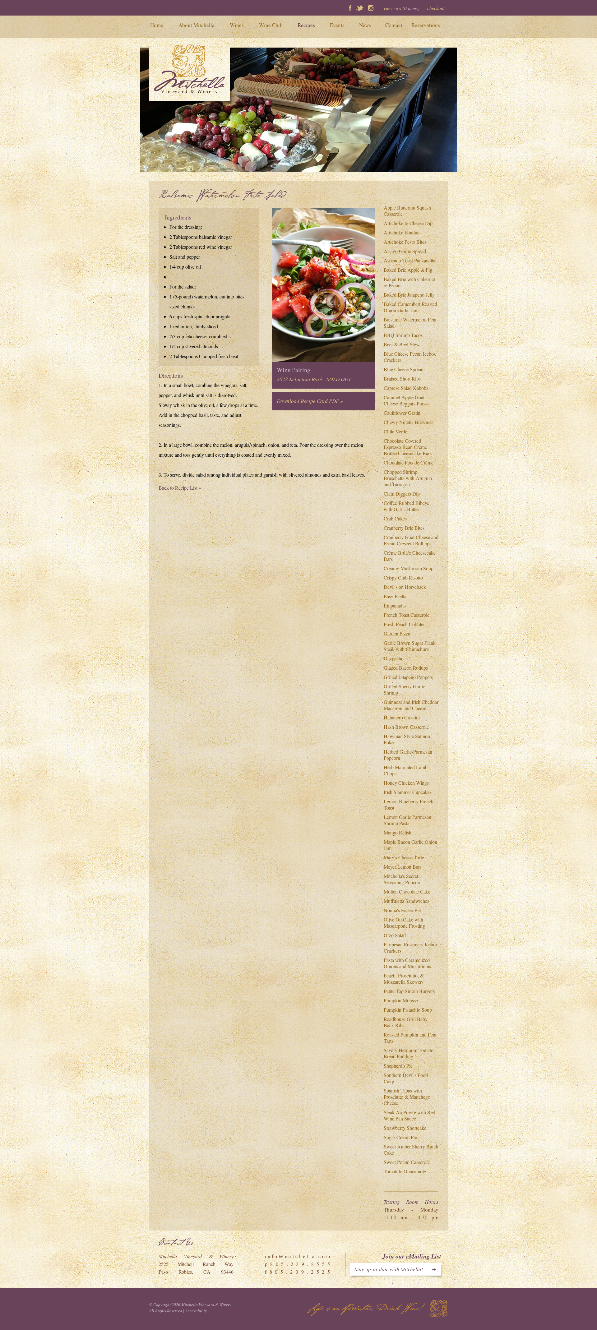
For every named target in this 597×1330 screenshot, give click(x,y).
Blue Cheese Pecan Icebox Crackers (410, 356)
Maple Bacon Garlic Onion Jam (410, 844)
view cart (401, 8)
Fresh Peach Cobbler (404, 624)
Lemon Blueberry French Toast (408, 804)
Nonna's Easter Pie (402, 910)
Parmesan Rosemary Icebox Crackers (411, 947)
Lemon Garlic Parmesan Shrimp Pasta (407, 820)
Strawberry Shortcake (405, 1127)
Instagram (370, 8)
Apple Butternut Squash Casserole (407, 210)
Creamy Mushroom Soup (408, 568)
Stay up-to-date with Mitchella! (388, 1269)
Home (156, 25)
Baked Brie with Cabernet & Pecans (409, 282)
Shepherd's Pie (398, 1065)
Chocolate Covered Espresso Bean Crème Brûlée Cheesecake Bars (408, 446)
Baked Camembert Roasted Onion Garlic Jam (410, 307)
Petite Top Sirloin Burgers (409, 991)
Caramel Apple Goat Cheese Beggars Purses (406, 400)
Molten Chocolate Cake (407, 891)
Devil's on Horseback (405, 587)
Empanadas (395, 605)
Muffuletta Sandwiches (406, 901)
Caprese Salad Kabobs (406, 388)
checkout (436, 8)
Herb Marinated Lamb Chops (406, 770)
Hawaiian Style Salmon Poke (407, 739)
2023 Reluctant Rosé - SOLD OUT (314, 379)
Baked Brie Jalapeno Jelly (409, 294)
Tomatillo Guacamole (405, 1171)
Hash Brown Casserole (406, 726)
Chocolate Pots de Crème (408, 462)
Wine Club (271, 25)
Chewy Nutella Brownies (408, 422)
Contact (393, 25)
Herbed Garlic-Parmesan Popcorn (408, 754)
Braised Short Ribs (402, 378)
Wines (237, 25)
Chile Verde (395, 431)
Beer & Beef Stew (402, 344)
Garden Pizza (397, 633)
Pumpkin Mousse (401, 1000)
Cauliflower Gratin (402, 412)
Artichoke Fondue (401, 232)
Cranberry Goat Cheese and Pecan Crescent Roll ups (411, 540)
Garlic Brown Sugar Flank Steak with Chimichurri (410, 646)
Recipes (306, 25)
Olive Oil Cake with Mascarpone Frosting (404, 922)
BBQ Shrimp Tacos (403, 335)
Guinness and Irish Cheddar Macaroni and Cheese (411, 705)
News (365, 25)
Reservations (425, 25)
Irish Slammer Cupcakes (408, 792)
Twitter (359, 8)
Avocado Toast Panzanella (409, 260)
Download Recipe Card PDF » (310, 400)
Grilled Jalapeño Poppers (408, 677)
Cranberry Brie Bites (404, 527)
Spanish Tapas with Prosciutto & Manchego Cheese (407, 1096)
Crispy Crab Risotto (403, 577)
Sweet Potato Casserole (407, 1162)
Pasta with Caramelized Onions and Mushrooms (407, 963)
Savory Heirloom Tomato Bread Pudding (408, 1053)
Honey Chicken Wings (406, 782)
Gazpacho (394, 658)
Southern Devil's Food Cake (406, 1078)
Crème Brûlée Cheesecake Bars (410, 555)
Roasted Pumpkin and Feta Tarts (410, 1037)
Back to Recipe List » (180, 487)
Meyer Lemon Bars (403, 866)
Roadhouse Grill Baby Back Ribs (406, 1022)
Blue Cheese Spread (403, 369)
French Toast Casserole (406, 615)
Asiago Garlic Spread (405, 251)
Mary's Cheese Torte (404, 857)
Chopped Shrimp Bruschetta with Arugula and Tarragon (408, 478)
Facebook (350, 8)
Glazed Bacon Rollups (406, 667)
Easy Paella (395, 596)
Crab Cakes (395, 518)
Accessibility (196, 1311)
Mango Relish (397, 832)
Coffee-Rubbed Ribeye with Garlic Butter (406, 506)
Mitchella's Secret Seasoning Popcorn (403, 879)
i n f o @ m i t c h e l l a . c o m (297, 1256)
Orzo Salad (395, 935)
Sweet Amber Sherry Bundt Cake (411, 1149)
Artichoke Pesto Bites (405, 241)
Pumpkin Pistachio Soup (408, 1009)
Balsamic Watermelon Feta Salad (410, 322)
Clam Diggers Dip (402, 493)
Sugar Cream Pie (400, 1137)
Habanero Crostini (402, 717)
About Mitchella (196, 25)
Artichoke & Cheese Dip (408, 223)
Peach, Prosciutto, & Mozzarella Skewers (404, 978)
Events (337, 25)
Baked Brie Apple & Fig (408, 269)
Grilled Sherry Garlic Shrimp (404, 689)
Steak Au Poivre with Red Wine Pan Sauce (409, 1115)
